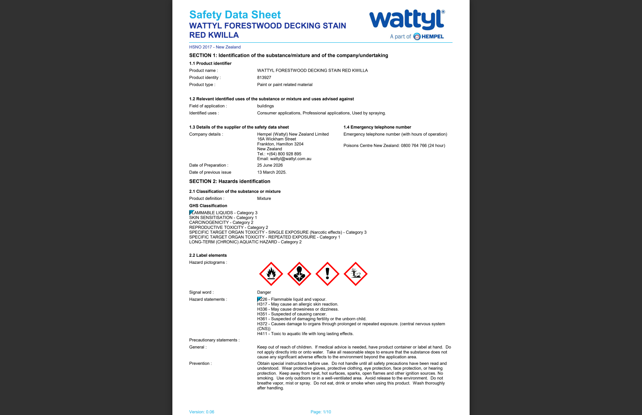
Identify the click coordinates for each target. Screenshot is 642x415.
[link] (290, 159)
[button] (334, 400)
